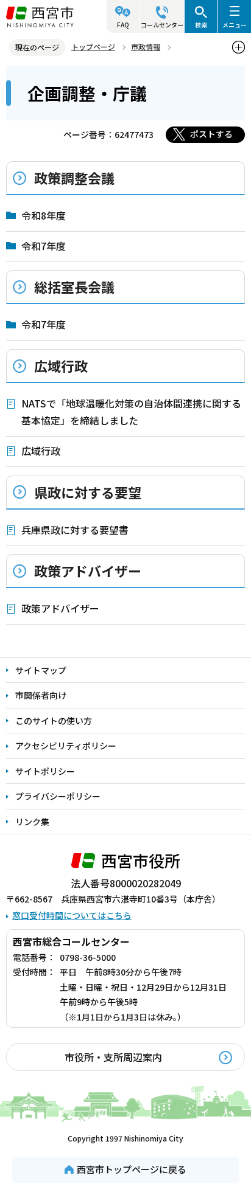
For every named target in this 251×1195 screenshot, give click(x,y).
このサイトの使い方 (53, 721)
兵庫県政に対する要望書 (75, 529)
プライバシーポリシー (58, 796)
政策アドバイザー (87, 570)
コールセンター (162, 24)
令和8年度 (43, 215)
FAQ (123, 24)
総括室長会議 (74, 286)
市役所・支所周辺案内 (113, 1057)
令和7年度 (43, 245)
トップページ (93, 46)
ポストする (211, 134)
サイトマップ (40, 670)
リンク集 (32, 822)
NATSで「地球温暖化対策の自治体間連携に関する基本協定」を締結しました (131, 412)
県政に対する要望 (87, 492)
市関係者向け (40, 695)
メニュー (234, 24)
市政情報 (145, 46)
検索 (201, 24)
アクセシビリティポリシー (65, 746)
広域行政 (61, 365)
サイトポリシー (45, 771)
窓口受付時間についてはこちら (72, 915)
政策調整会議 (74, 177)
